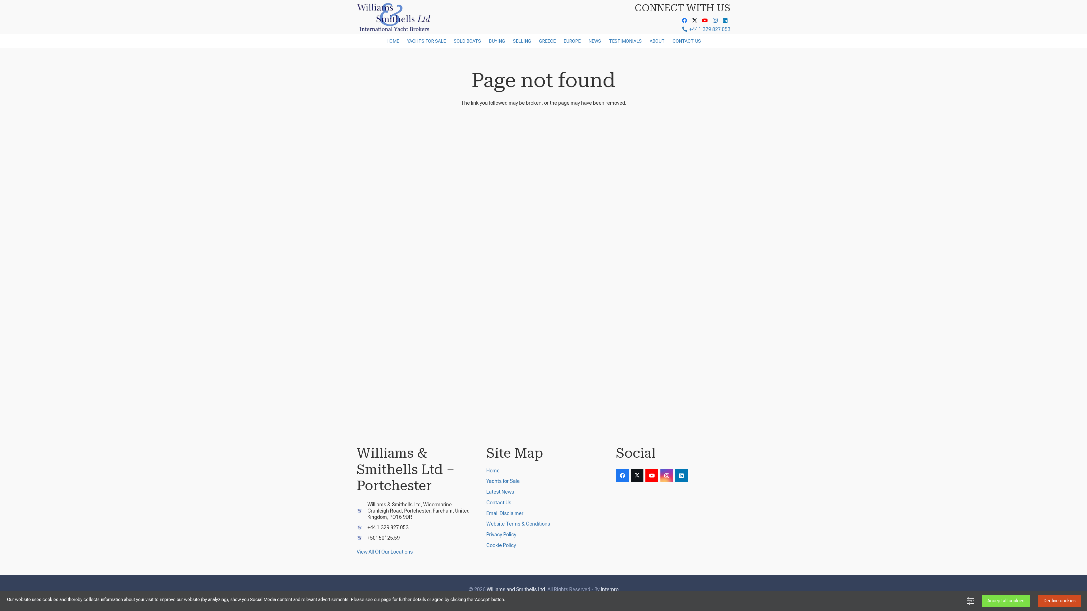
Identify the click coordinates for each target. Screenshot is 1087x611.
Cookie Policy (501, 545)
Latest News (500, 492)
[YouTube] (705, 20)
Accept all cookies (1005, 600)
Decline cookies (1059, 600)
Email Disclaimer (504, 513)
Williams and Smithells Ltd (516, 589)
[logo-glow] (394, 17)
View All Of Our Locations (385, 552)
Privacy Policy (501, 534)
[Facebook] (684, 20)
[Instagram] (715, 20)
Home (493, 471)
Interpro (610, 589)
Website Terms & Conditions (518, 524)
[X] (695, 20)
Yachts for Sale (503, 481)
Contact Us (498, 502)
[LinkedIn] (725, 20)
